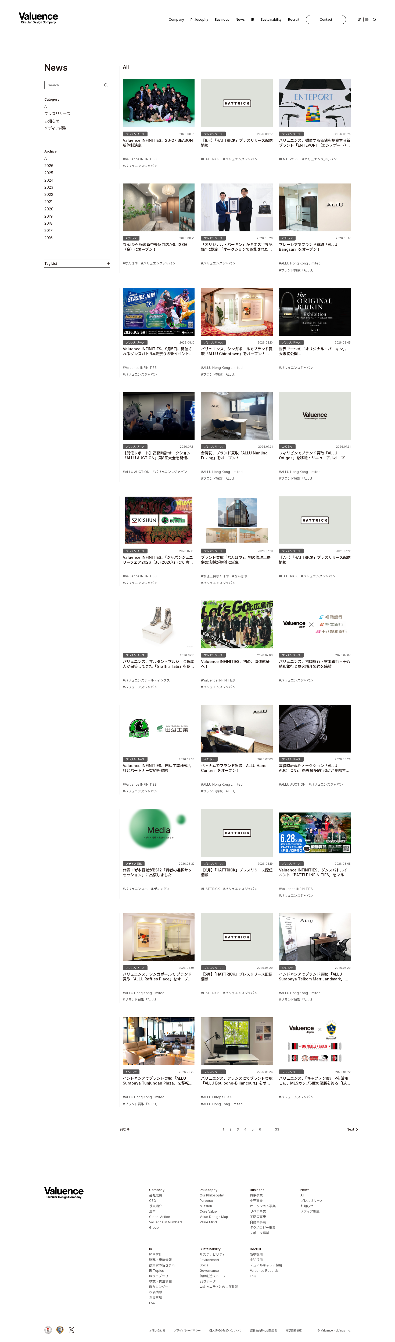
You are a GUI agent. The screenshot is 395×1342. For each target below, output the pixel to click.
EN (367, 19)
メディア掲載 (55, 128)
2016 (48, 238)
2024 (48, 180)
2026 (48, 166)
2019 (48, 216)
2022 (48, 194)
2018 (48, 223)
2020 (48, 209)
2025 (48, 173)
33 (277, 1129)
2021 (48, 202)
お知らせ (51, 121)
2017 (48, 230)
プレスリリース (57, 114)
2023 (48, 187)
